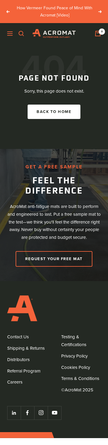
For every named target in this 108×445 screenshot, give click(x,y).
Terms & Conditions (80, 378)
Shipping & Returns (26, 348)
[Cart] (98, 33)
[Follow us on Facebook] (27, 413)
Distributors (18, 359)
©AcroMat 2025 (77, 390)
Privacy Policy (74, 356)
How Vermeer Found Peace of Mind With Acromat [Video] (54, 11)
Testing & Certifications (73, 341)
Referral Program (23, 371)
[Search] (21, 33)
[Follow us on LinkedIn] (14, 413)
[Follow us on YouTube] (54, 413)
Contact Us (18, 337)
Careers (14, 382)
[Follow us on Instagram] (41, 413)
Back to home (54, 111)
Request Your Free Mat (54, 259)
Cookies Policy (75, 367)
